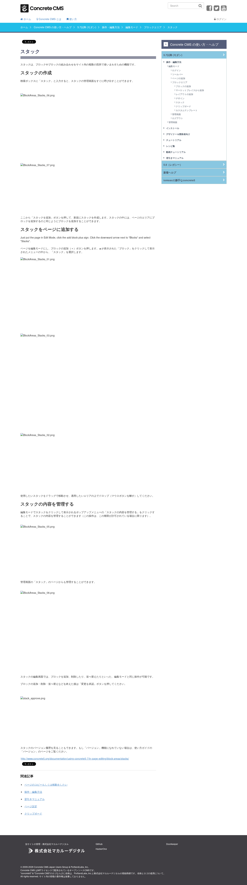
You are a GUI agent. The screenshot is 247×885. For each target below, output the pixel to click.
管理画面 (176, 114)
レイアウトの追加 (184, 94)
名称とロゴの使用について (150, 873)
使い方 (73, 19)
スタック (180, 102)
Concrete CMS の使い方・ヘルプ (53, 27)
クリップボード (33, 813)
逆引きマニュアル (34, 799)
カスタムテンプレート (186, 110)
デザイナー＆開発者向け (178, 134)
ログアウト (177, 118)
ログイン (221, 19)
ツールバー (177, 74)
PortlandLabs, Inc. (79, 866)
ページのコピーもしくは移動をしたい (45, 784)
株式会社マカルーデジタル (107, 873)
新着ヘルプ (169, 172)
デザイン (180, 98)
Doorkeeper (172, 843)
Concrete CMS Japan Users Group (51, 866)
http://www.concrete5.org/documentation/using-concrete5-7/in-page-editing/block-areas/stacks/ (75, 758)
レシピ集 (170, 146)
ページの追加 (178, 78)
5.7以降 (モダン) (86, 27)
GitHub (99, 843)
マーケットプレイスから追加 (190, 90)
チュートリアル (173, 140)
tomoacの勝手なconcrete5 (179, 180)
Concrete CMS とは (49, 19)
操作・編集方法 (111, 27)
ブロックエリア (153, 27)
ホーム (27, 19)
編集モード (131, 27)
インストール (172, 128)
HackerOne (101, 848)
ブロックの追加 (183, 86)
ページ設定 (30, 806)
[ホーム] (42, 7)
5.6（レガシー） (172, 164)
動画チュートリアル (176, 152)
